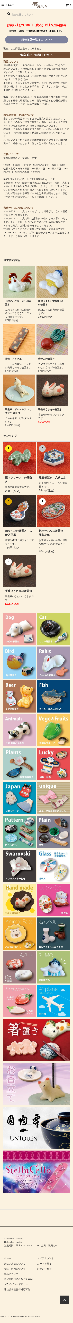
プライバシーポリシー (16, 1284)
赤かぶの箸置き (46, 358)
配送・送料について (14, 1268)
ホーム (7, 1258)
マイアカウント (45, 1258)
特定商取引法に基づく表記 (18, 1279)
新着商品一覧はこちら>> (36, 39)
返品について (11, 1274)
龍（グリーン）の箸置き (18, 479)
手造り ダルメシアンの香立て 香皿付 (18, 411)
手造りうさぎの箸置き (50, 409)
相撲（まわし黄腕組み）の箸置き (51, 303)
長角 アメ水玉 (13, 358)
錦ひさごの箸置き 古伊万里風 (18, 532)
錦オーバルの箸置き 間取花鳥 (52, 532)
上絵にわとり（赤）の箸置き (18, 303)
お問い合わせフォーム (40, 232)
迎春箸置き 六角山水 (52, 477)
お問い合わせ (44, 1268)
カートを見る (44, 1263)
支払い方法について (14, 1263)
